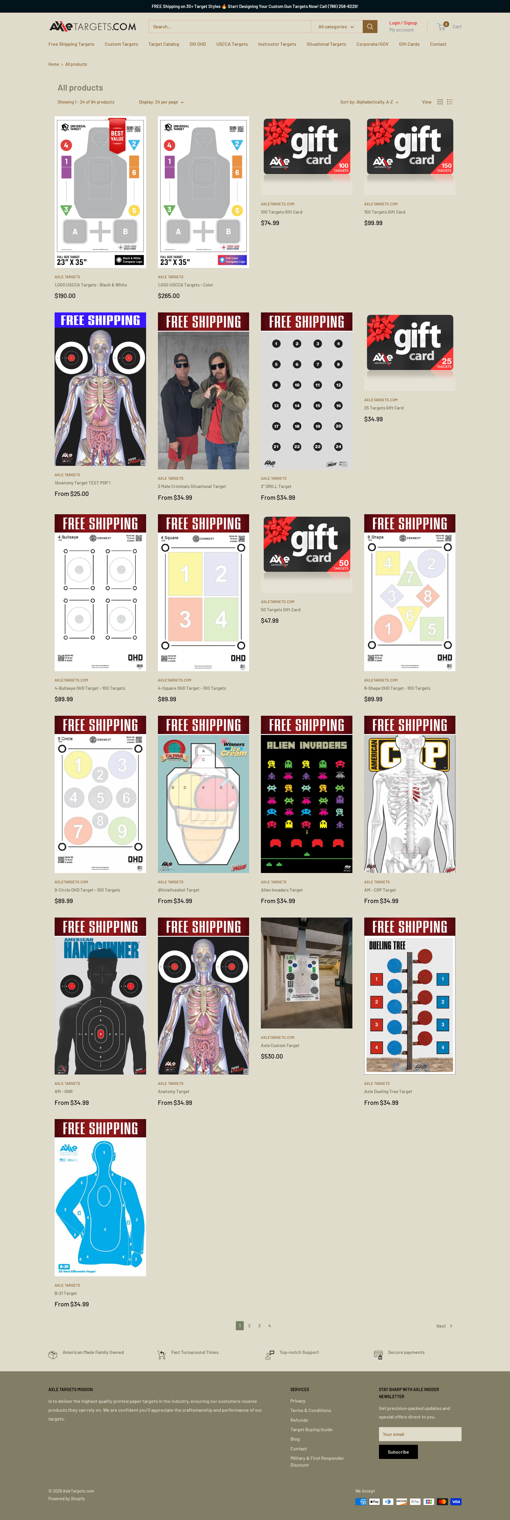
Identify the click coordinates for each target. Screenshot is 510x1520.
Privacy (297, 1400)
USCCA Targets (232, 44)
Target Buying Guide (311, 1429)
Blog (295, 1439)
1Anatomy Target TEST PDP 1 (82, 482)
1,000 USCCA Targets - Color (185, 284)
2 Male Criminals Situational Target (192, 486)
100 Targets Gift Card (281, 211)
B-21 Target (66, 1293)
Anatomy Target (173, 1091)
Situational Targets (326, 44)
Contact (438, 44)
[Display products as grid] (440, 101)
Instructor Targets (277, 44)
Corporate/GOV (373, 44)
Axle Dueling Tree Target (388, 1091)
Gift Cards (409, 44)
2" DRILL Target (276, 486)
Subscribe (398, 1452)
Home (53, 64)
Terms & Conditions (310, 1410)
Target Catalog (163, 44)
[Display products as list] (449, 101)
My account (401, 29)
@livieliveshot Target (179, 889)
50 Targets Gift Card (280, 609)
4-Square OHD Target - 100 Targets (192, 688)
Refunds (299, 1420)
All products (76, 64)
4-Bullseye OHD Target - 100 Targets (90, 688)
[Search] (370, 26)
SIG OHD (197, 44)
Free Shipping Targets (71, 44)
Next (441, 1326)
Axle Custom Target (280, 1045)
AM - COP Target (380, 889)
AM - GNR (64, 1091)
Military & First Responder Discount (317, 1461)
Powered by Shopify (66, 1498)
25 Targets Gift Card (383, 407)
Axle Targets (67, 276)
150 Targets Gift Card (384, 211)
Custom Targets (121, 44)
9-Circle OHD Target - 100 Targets (87, 889)
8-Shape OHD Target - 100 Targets (397, 688)
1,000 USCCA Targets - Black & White (91, 284)
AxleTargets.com (277, 204)
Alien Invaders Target (282, 889)
